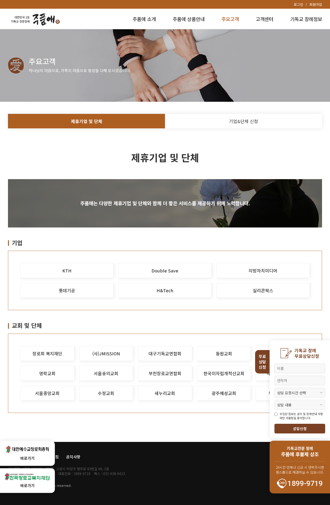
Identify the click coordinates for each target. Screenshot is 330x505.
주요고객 (230, 18)
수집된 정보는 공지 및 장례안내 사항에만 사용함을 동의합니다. (301, 416)
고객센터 (264, 18)
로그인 (298, 4)
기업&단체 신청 (243, 121)
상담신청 (300, 428)
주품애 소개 (144, 18)
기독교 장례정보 (306, 18)
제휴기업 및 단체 (86, 121)
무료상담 (262, 361)
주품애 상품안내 (189, 18)
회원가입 (315, 4)
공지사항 (73, 457)
